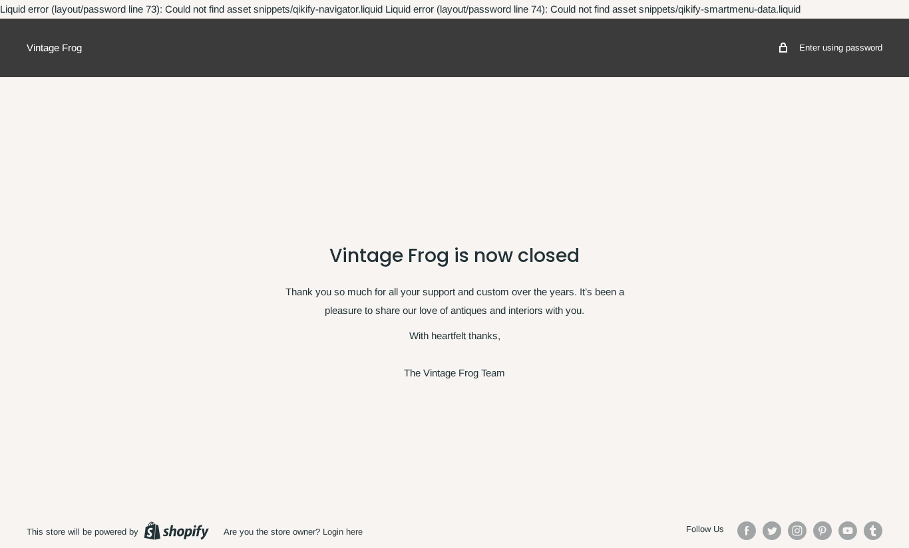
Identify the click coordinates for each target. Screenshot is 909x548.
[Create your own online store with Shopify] (176, 530)
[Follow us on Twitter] (772, 530)
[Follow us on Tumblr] (873, 530)
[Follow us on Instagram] (797, 530)
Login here (343, 532)
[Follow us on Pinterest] (822, 530)
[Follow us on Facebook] (746, 530)
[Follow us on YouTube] (847, 530)
